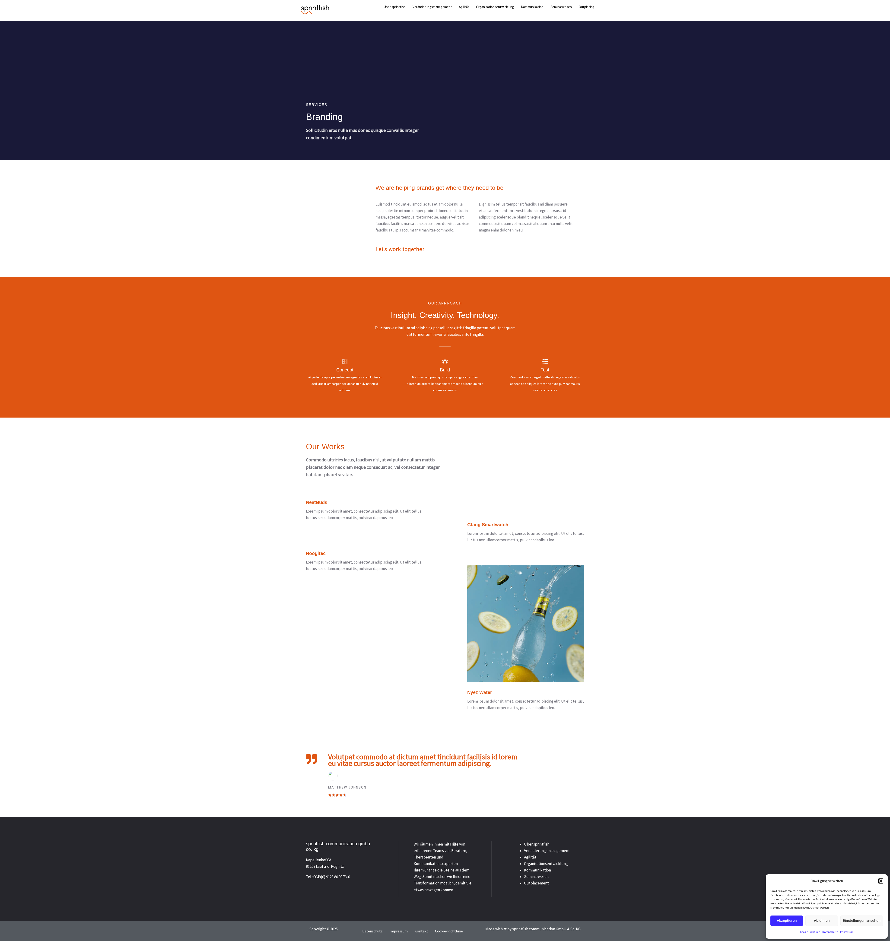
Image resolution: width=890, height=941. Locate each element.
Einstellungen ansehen (861, 920)
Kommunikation (537, 870)
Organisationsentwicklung (546, 863)
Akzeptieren (787, 920)
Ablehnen (822, 920)
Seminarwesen (536, 876)
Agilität (530, 857)
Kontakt (421, 931)
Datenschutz (830, 932)
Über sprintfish (536, 844)
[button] (880, 881)
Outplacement (536, 883)
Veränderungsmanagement (547, 850)
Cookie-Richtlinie (810, 932)
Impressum (847, 932)
